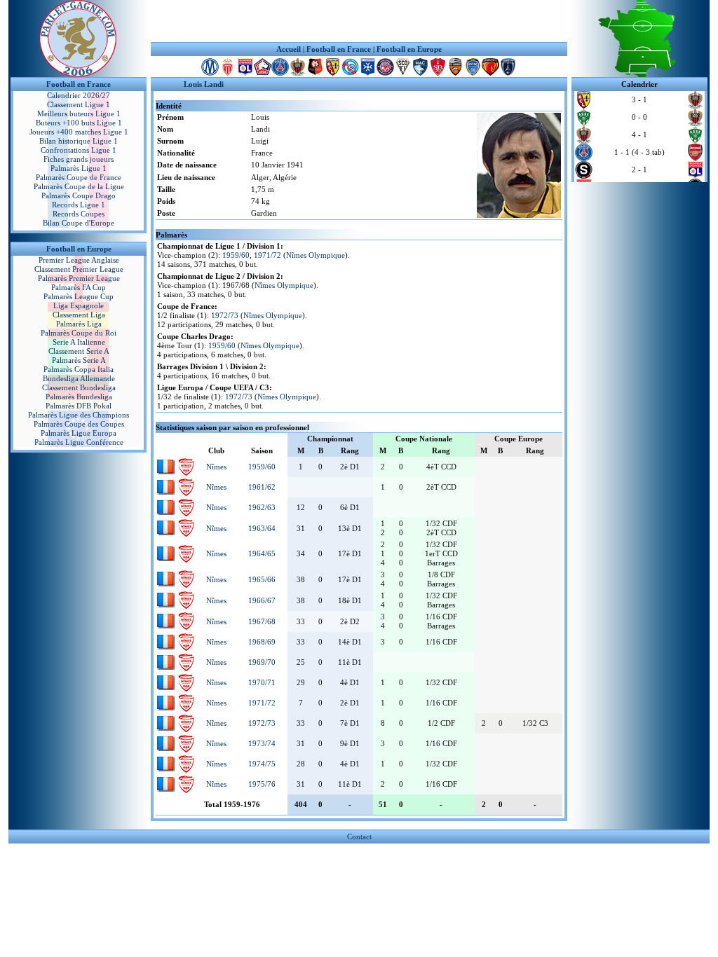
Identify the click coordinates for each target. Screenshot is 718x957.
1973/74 (262, 743)
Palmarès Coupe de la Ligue (79, 186)
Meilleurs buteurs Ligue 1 (79, 113)
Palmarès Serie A (79, 360)
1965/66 (262, 579)
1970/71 (262, 682)
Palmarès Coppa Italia (78, 369)
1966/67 (262, 600)
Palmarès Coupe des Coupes (79, 424)
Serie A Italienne (79, 342)
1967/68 (262, 621)
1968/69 (262, 642)
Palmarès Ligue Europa (78, 433)
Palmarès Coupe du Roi (78, 333)
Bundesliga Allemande (79, 378)
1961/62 (262, 487)
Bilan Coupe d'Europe (78, 223)
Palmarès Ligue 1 (78, 168)
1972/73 (224, 315)
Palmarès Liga (79, 323)
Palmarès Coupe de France (78, 177)
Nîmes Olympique (315, 255)
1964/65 (262, 553)
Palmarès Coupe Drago (78, 195)
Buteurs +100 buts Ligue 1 (79, 122)
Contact (359, 836)
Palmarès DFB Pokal (78, 405)
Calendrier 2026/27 (78, 95)
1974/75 (262, 763)
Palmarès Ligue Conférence (78, 442)
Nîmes (216, 466)
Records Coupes (78, 213)
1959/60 (236, 255)
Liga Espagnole (78, 305)
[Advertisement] (359, 21)
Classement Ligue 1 (78, 104)
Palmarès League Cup (78, 296)
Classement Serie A (78, 351)
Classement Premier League (78, 269)
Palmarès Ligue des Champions (78, 415)
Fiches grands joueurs (78, 159)
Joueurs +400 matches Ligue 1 (78, 132)
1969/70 (262, 662)
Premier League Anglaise (79, 260)
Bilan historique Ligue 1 (78, 141)
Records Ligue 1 (78, 204)
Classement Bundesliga (79, 387)
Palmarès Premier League (79, 278)
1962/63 (262, 507)
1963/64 (262, 528)
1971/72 (267, 255)
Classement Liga (79, 314)
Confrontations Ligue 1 (78, 150)
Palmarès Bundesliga (79, 396)
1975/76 (262, 784)
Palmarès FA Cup (78, 287)
